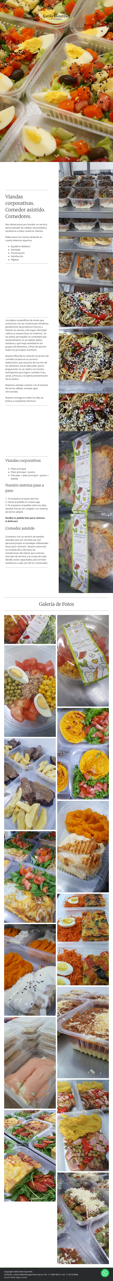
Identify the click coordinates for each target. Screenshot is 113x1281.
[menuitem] (31, 28)
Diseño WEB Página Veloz (15, 1277)
